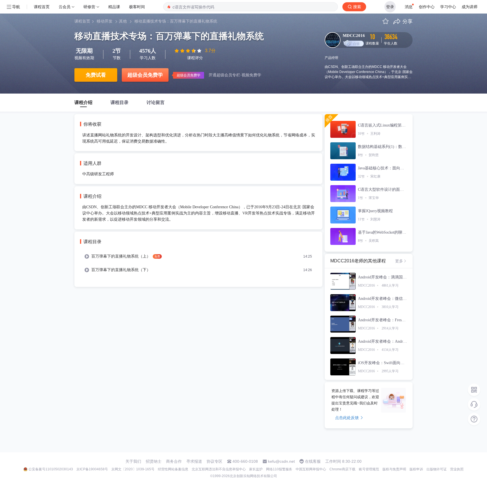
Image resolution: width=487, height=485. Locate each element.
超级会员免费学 (145, 75)
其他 (123, 21)
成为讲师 (469, 6)
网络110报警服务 (279, 469)
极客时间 (137, 6)
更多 (399, 261)
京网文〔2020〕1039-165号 (132, 469)
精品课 (114, 6)
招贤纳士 (153, 461)
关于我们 (133, 461)
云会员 (64, 6)
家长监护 (256, 469)
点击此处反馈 (347, 417)
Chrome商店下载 (342, 469)
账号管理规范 (369, 469)
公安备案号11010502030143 (50, 469)
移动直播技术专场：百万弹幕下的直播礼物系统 (175, 21)
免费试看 (96, 75)
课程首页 (42, 6)
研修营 (89, 6)
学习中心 (448, 6)
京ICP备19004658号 (92, 469)
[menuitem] (198, 256)
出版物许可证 (436, 469)
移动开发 (104, 21)
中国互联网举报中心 (311, 469)
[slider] (188, 50)
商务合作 (174, 461)
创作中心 (427, 6)
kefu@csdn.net (281, 461)
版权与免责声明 (394, 469)
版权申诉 (416, 469)
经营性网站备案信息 (173, 469)
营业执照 (457, 469)
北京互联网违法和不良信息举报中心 (219, 469)
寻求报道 (194, 461)
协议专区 (214, 461)
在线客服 (313, 461)
